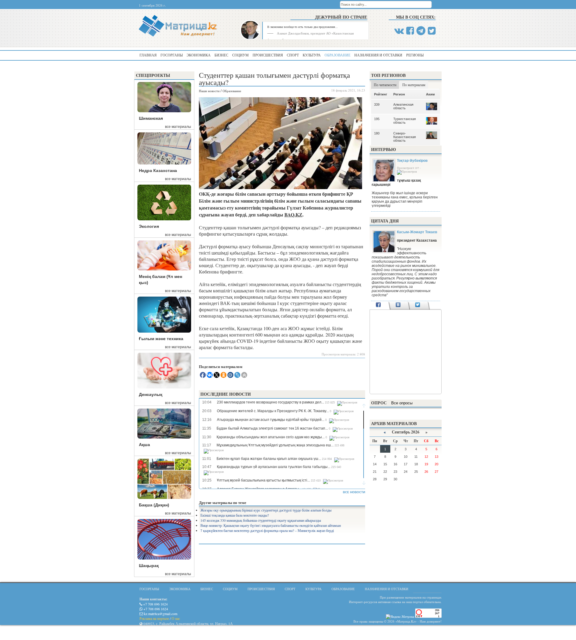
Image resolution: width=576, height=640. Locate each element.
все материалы (178, 127)
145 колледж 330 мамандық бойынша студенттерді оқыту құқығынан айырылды (260, 520)
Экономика (199, 55)
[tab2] (398, 305)
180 (377, 133)
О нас (176, 618)
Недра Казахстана (158, 170)
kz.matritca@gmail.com (160, 613)
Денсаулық (150, 394)
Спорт (293, 55)
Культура (312, 55)
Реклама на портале (154, 618)
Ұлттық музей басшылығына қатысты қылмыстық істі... (263, 480)
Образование (337, 55)
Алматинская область (403, 106)
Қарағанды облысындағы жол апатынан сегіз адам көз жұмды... (271, 437)
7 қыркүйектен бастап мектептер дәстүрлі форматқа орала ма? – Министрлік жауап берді (267, 530)
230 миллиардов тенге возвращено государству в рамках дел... (270, 402)
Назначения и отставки (378, 55)
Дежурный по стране (341, 17)
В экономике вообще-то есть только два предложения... (302, 27)
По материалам (413, 84)
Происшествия (268, 55)
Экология (149, 226)
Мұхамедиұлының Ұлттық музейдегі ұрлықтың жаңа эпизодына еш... (275, 445)
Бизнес (221, 55)
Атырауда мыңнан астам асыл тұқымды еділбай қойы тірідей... (270, 420)
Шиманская (151, 118)
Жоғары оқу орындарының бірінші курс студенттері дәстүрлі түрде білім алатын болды (266, 510)
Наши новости (209, 91)
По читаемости (385, 84)
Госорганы (171, 55)
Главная (148, 55)
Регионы (415, 55)
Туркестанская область (404, 120)
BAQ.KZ (293, 214)
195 (377, 119)
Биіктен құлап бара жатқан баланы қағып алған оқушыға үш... (269, 459)
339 (377, 104)
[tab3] (418, 305)
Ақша (144, 444)
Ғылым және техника (161, 338)
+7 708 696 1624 (155, 604)
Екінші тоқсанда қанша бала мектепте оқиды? (234, 515)
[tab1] (378, 305)
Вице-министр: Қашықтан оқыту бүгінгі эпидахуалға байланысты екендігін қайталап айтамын (270, 525)
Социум (240, 55)
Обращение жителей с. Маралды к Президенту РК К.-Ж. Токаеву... (273, 411)
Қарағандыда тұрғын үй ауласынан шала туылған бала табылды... (273, 467)
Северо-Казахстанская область (404, 136)
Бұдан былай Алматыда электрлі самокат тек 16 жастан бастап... (272, 428)
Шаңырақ (149, 565)
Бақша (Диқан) (154, 505)
